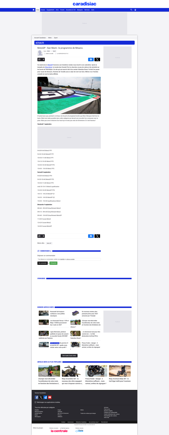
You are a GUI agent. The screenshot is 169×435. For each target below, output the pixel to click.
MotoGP (50, 65)
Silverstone (48, 67)
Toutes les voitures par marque (88, 413)
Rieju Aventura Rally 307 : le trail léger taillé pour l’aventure (120, 380)
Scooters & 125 (70, 10)
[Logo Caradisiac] (84, 7)
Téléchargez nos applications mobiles (48, 402)
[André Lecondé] (40, 55)
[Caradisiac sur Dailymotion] (46, 398)
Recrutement (104, 422)
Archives (106, 407)
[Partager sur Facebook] (91, 59)
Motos (82, 410)
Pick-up (59, 415)
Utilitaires (60, 416)
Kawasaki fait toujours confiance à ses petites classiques (57, 314)
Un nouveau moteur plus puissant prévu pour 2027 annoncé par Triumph (90, 314)
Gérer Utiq (106, 417)
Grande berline (38, 413)
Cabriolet (60, 411)
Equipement (50, 10)
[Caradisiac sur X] (41, 398)
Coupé (59, 410)
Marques (80, 10)
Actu (37, 10)
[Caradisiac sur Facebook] (37, 398)
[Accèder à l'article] (44, 313)
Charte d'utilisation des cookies (112, 414)
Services (87, 10)
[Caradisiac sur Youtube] (49, 398)
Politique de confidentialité (110, 412)
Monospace (38, 416)
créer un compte (70, 259)
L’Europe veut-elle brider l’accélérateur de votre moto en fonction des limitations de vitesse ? (48, 381)
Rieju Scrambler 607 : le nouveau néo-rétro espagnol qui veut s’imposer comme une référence (73, 381)
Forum (62, 10)
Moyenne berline (39, 411)
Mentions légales (108, 410)
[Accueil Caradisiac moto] (33, 10)
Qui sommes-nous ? (94, 422)
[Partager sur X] (97, 59)
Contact (63, 422)
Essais (43, 10)
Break (36, 415)
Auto (92, 10)
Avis (57, 10)
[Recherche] (131, 10)
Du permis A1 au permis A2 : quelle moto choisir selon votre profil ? (59, 345)
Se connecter (43, 263)
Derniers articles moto (45, 307)
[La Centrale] (59, 432)
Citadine (37, 410)
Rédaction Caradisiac (81, 422)
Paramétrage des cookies (110, 415)
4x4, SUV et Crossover (63, 413)
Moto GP (49, 243)
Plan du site (107, 409)
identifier (62, 259)
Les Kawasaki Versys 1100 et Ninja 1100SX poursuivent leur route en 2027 (59, 323)
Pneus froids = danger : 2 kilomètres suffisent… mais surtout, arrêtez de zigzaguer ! (95, 381)
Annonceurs (71, 422)
